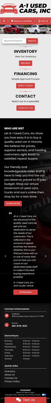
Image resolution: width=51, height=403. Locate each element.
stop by (9, 196)
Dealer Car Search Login (25, 392)
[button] (2, 29)
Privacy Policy (12, 381)
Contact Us (11, 378)
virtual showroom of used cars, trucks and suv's (21, 188)
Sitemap (21, 395)
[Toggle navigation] (4, 21)
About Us (10, 374)
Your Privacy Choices (33, 395)
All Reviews (25, 292)
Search (32, 40)
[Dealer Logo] (25, 8)
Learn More (13, 203)
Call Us (44, 21)
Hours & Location (22, 21)
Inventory (10, 371)
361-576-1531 (19, 326)
